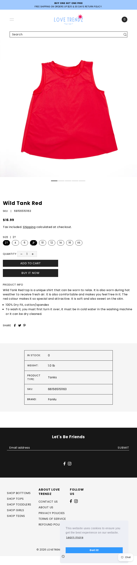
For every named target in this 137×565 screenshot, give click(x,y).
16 (69, 242)
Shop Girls (15, 510)
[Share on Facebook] (14, 325)
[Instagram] (76, 501)
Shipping (29, 227)
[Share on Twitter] (19, 325)
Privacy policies (52, 513)
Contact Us (48, 502)
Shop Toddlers (19, 504)
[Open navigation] (12, 19)
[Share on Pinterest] (24, 325)
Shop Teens (16, 516)
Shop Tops (15, 499)
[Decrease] (21, 254)
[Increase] (32, 254)
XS (78, 242)
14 (60, 242)
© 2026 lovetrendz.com (53, 549)
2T (6, 242)
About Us (46, 507)
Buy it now (30, 273)
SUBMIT (123, 448)
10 (42, 242)
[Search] (125, 34)
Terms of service (52, 519)
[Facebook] (71, 501)
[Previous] (5, 44)
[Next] (13, 44)
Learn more (74, 537)
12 (51, 242)
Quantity (10, 254)
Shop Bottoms (19, 493)
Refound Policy (51, 524)
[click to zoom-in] (131, 45)
